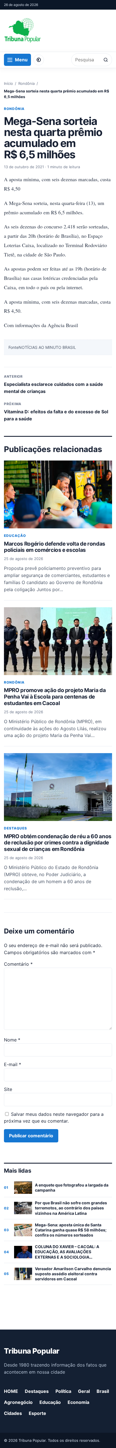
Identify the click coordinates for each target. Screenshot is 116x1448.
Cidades (13, 1413)
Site (8, 1089)
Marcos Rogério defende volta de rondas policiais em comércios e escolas (54, 547)
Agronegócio (18, 1402)
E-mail (12, 1064)
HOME (11, 1391)
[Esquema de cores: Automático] (39, 60)
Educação (15, 535)
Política (63, 1391)
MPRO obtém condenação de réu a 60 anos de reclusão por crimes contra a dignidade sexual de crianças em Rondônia (57, 843)
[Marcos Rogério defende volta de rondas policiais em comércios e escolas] (58, 494)
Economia (78, 1402)
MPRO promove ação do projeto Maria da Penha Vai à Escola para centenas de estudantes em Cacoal (55, 696)
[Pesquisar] (106, 60)
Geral (84, 1391)
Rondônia (26, 83)
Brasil (103, 1391)
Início (8, 83)
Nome (12, 1040)
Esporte (37, 1413)
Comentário (18, 964)
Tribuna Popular (31, 1351)
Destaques (15, 828)
